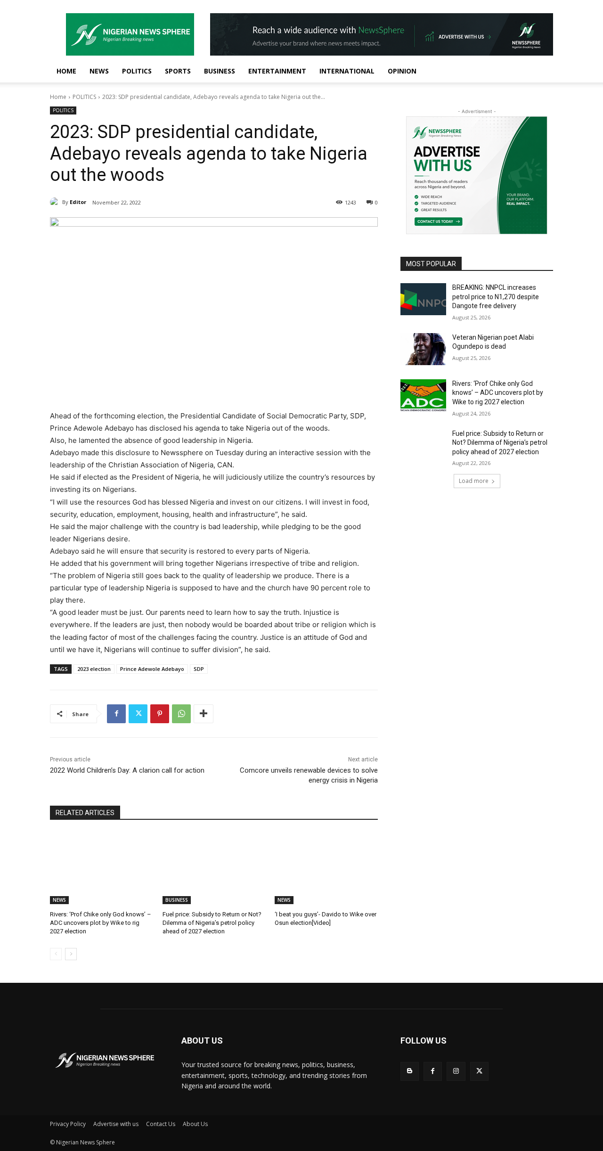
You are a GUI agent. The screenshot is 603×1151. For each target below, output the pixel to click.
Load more (474, 481)
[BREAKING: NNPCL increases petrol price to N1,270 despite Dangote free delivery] (423, 299)
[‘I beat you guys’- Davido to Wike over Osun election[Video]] (326, 868)
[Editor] (56, 202)
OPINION (402, 70)
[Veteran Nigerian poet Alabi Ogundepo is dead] (423, 349)
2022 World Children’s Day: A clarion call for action (127, 770)
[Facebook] (116, 713)
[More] (203, 713)
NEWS (99, 70)
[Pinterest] (159, 713)
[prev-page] (56, 954)
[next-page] (71, 954)
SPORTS (178, 70)
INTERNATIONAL (347, 70)
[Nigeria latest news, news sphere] (104, 1060)
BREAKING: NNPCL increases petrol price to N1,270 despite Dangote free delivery (495, 297)
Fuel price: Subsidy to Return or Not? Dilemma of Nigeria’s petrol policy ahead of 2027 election (212, 923)
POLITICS (137, 70)
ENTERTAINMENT (277, 70)
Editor (78, 201)
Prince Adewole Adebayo (152, 668)
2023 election (94, 668)
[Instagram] (456, 1071)
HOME (66, 70)
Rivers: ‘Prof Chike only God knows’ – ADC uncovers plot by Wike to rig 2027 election (100, 923)
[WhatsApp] (181, 713)
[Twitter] (138, 713)
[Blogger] (409, 1071)
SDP (199, 668)
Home (58, 97)
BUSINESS (219, 70)
